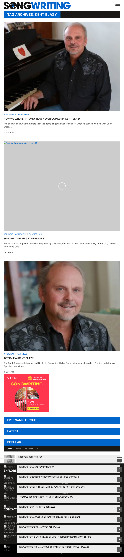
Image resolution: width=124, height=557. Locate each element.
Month (29, 448)
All (38, 448)
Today (8, 448)
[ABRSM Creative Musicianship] (26, 411)
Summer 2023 (35, 234)
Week (18, 448)
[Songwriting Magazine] (42, 5)
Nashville (22, 354)
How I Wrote (10, 114)
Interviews (23, 114)
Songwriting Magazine (15, 234)
